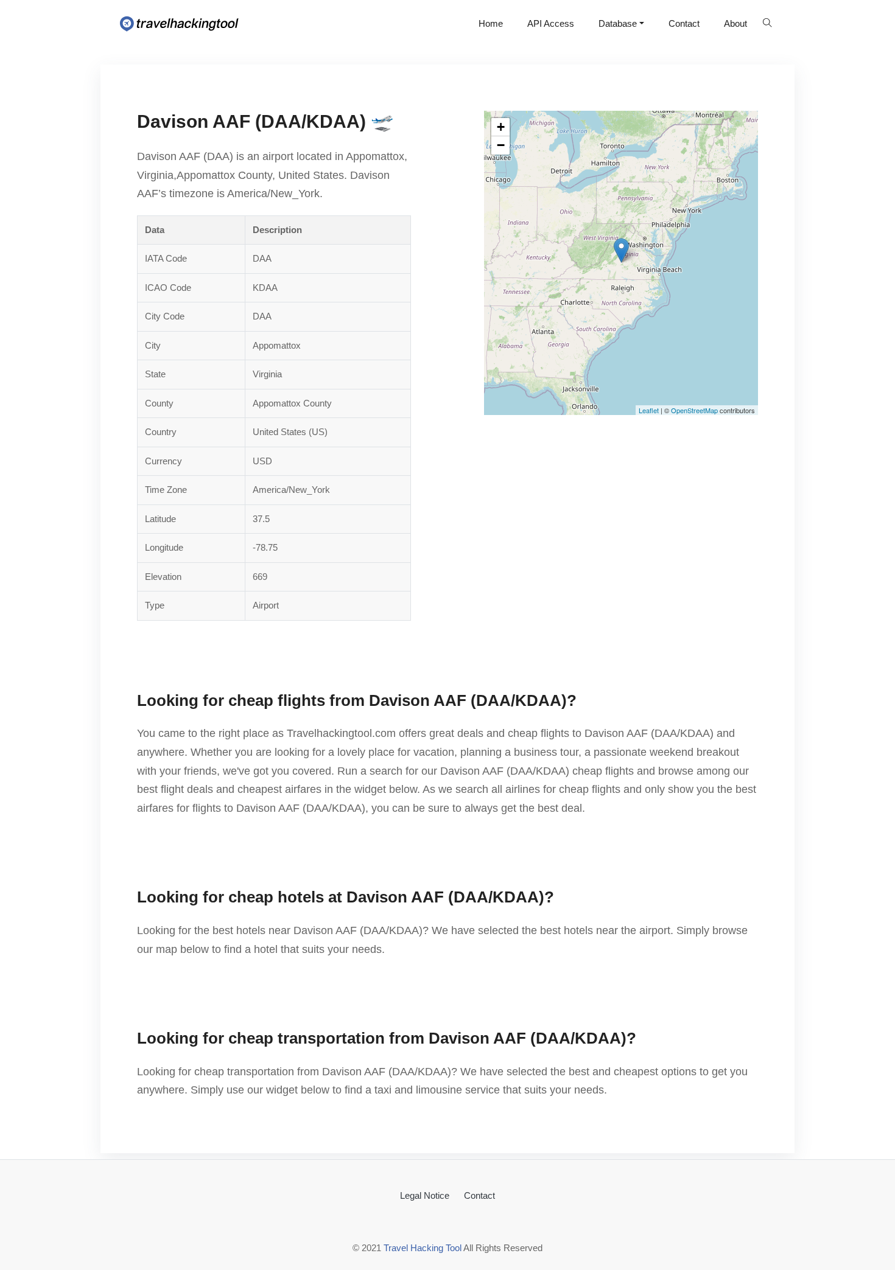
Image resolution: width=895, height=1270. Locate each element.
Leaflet (649, 410)
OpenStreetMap (694, 410)
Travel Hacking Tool (423, 1248)
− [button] (501, 145)
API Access (550, 23)
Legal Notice (424, 1195)
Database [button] (617, 23)
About (735, 23)
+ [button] (501, 126)
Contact (684, 23)
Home (491, 23)
